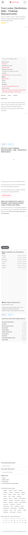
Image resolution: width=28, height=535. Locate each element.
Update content (5, 479)
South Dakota (21, 508)
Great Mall (4, 335)
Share (4, 144)
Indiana (5, 496)
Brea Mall (4, 324)
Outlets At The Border (7, 331)
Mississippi (17, 500)
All (25, 522)
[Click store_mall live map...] (14, 159)
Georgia (9, 494)
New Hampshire (23, 502)
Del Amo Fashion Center (7, 325)
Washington (6, 512)
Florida (5, 494)
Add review (5, 247)
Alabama (5, 490)
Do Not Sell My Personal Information (10, 483)
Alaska (10, 490)
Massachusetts (5, 78)
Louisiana (5, 498)
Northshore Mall (5, 67)
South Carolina (14, 508)
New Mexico (12, 504)
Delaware (23, 492)
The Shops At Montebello (8, 322)
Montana (5, 502)
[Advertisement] (14, 42)
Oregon (22, 506)
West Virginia (12, 512)
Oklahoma (17, 506)
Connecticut (17, 492)
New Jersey (6, 504)
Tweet (11, 144)
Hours (9, 95)
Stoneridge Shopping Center (8, 337)
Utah (15, 510)
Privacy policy (5, 481)
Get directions (7, 195)
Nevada (16, 502)
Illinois (23, 494)
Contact (4, 477)
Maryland (15, 498)
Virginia (24, 510)
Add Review (4, 98)
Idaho (19, 494)
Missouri (23, 500)
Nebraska (11, 502)
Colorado (11, 492)
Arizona (15, 490)
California (5, 492)
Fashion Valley (5, 329)
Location (15, 95)
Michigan (5, 500)
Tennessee (6, 510)
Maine (10, 498)
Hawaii (14, 494)
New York (19, 504)
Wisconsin (19, 512)
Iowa (9, 496)
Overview (3, 95)
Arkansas (20, 490)
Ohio (12, 506)
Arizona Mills (5, 339)
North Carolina (6, 506)
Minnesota (11, 500)
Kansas (13, 496)
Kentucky (19, 496)
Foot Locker (4, 63)
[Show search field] (24, 2)
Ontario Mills (5, 327)
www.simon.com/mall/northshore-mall (10, 86)
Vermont (19, 510)
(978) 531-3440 (5, 75)
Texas (11, 510)
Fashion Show (5, 333)
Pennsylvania (6, 508)
